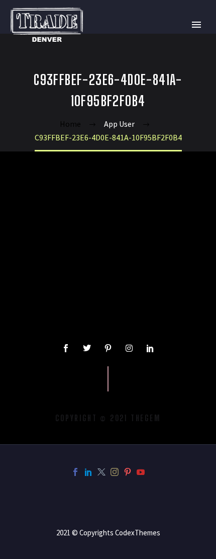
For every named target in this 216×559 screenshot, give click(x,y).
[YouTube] (141, 472)
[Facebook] (75, 472)
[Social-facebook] (66, 348)
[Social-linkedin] (150, 348)
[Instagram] (129, 348)
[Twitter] (87, 348)
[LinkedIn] (88, 472)
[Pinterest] (128, 472)
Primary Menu (196, 24)
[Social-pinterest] (108, 348)
